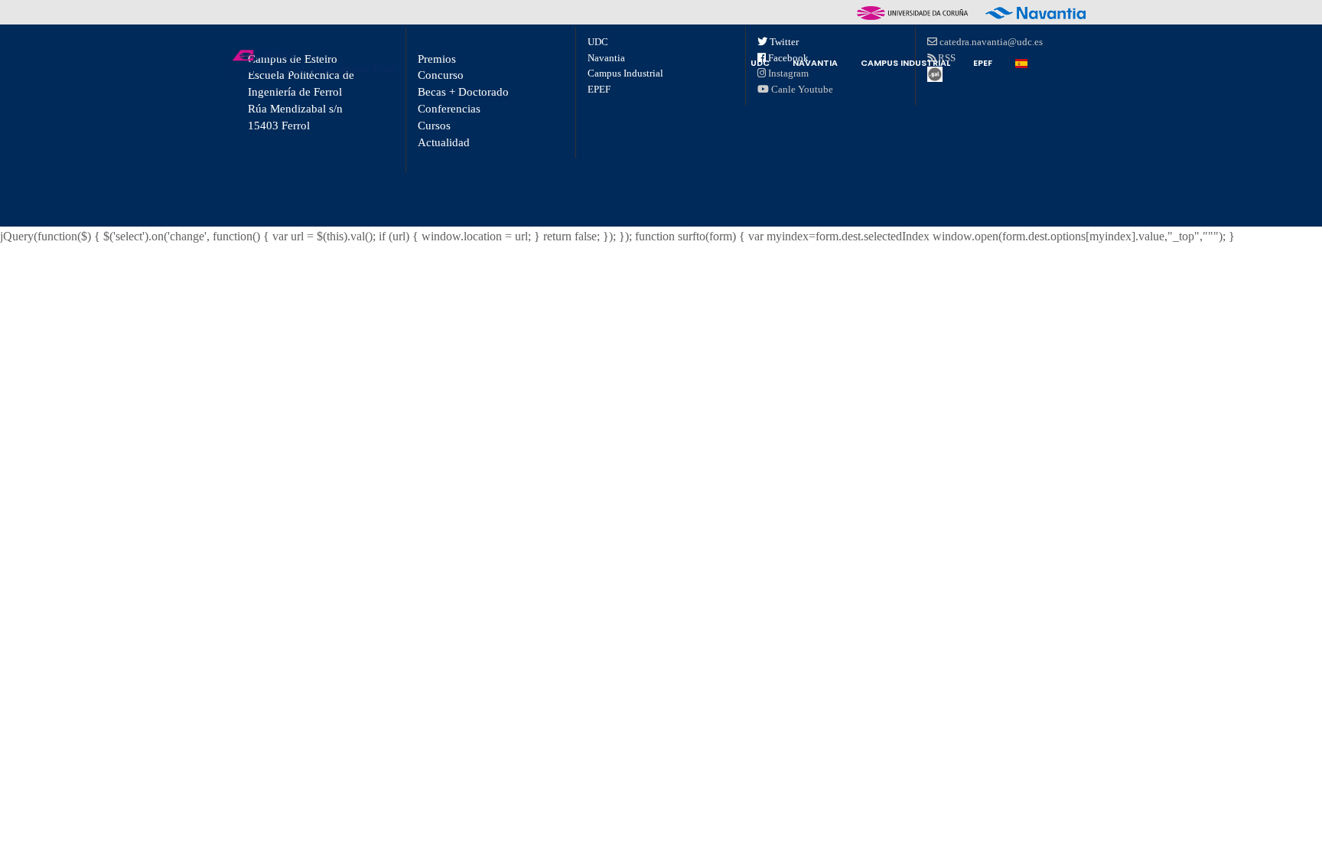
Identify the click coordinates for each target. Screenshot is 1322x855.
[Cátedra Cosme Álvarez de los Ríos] (309, 61)
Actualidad (444, 142)
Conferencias (449, 109)
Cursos (434, 125)
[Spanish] (1021, 63)
